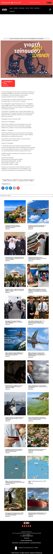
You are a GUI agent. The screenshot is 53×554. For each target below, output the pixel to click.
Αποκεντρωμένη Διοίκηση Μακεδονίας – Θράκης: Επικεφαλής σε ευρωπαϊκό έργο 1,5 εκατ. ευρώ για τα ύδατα (37, 418)
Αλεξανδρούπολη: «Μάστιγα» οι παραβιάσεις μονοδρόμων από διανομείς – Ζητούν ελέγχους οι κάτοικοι (37, 258)
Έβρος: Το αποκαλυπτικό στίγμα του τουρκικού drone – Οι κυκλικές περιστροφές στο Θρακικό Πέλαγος (15, 482)
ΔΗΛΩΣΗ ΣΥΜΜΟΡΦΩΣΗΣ (26, 540)
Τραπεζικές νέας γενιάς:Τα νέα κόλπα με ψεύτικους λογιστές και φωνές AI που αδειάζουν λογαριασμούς (14, 450)
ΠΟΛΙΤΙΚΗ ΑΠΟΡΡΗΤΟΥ (24, 542)
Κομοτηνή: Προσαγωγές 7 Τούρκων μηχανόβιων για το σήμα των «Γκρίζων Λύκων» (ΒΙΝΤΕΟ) (13, 322)
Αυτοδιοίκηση (21, 8)
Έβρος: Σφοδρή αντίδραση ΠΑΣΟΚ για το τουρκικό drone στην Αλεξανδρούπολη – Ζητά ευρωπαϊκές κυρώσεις (14, 353)
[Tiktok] (49, 2)
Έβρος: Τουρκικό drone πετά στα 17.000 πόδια (37, 481)
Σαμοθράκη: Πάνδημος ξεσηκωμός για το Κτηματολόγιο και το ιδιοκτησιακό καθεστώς (37, 450)
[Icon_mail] (47, 2)
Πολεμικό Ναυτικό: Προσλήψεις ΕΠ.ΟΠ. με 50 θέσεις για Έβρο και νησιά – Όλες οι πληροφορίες (14, 418)
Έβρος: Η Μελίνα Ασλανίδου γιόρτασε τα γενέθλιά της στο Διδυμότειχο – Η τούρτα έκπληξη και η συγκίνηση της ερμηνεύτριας (37, 290)
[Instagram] (50, 2)
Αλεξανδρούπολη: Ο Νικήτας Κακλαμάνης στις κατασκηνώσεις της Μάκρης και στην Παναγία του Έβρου (14, 258)
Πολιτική (27, 8)
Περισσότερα (36, 8)
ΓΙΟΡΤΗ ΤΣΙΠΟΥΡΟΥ (9, 192)
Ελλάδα (31, 8)
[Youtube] (51, 2)
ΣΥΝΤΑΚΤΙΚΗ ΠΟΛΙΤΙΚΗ (35, 542)
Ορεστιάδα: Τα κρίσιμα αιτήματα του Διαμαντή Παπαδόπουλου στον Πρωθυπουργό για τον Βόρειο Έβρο (36, 322)
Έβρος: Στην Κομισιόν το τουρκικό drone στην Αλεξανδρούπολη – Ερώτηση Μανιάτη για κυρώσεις (37, 386)
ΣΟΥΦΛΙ (18, 192)
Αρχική (11, 8)
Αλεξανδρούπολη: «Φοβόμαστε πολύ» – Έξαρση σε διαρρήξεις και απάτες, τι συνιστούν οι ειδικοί (14, 386)
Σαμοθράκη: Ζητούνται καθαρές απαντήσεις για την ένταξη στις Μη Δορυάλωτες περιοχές (12, 226)
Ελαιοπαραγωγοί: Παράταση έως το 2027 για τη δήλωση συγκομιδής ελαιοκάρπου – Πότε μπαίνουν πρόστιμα (14, 514)
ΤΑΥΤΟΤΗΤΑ (26, 538)
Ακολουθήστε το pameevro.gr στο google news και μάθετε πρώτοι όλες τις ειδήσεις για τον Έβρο (18, 180)
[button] (50, 9)
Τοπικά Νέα (15, 8)
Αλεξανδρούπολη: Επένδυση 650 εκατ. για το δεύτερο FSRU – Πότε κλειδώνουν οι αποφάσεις (37, 514)
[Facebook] (48, 2)
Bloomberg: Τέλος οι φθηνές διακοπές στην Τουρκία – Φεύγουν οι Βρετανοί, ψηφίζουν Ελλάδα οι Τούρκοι (14, 290)
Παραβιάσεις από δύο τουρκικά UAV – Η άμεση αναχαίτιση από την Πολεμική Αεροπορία (37, 226)
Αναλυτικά (7, 228)
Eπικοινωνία (12, 11)
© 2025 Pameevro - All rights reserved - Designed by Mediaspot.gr (26, 552)
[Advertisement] (26, 24)
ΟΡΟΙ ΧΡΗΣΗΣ (15, 542)
